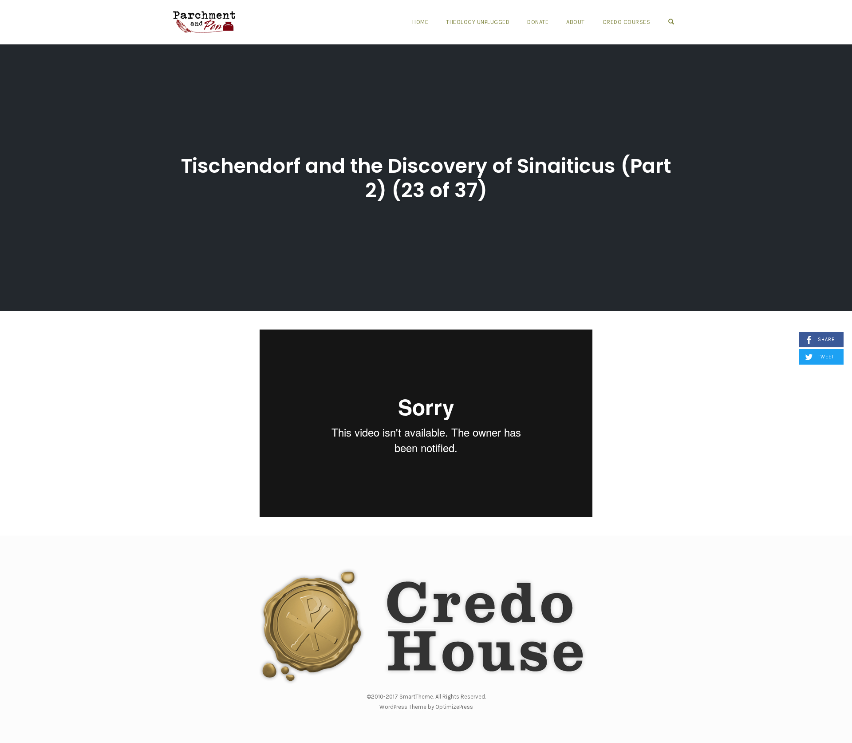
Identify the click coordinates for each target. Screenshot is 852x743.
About (575, 22)
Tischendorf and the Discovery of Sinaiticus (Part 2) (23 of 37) (426, 178)
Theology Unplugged (477, 22)
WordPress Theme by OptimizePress (426, 706)
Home (420, 22)
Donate (537, 22)
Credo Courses (627, 22)
